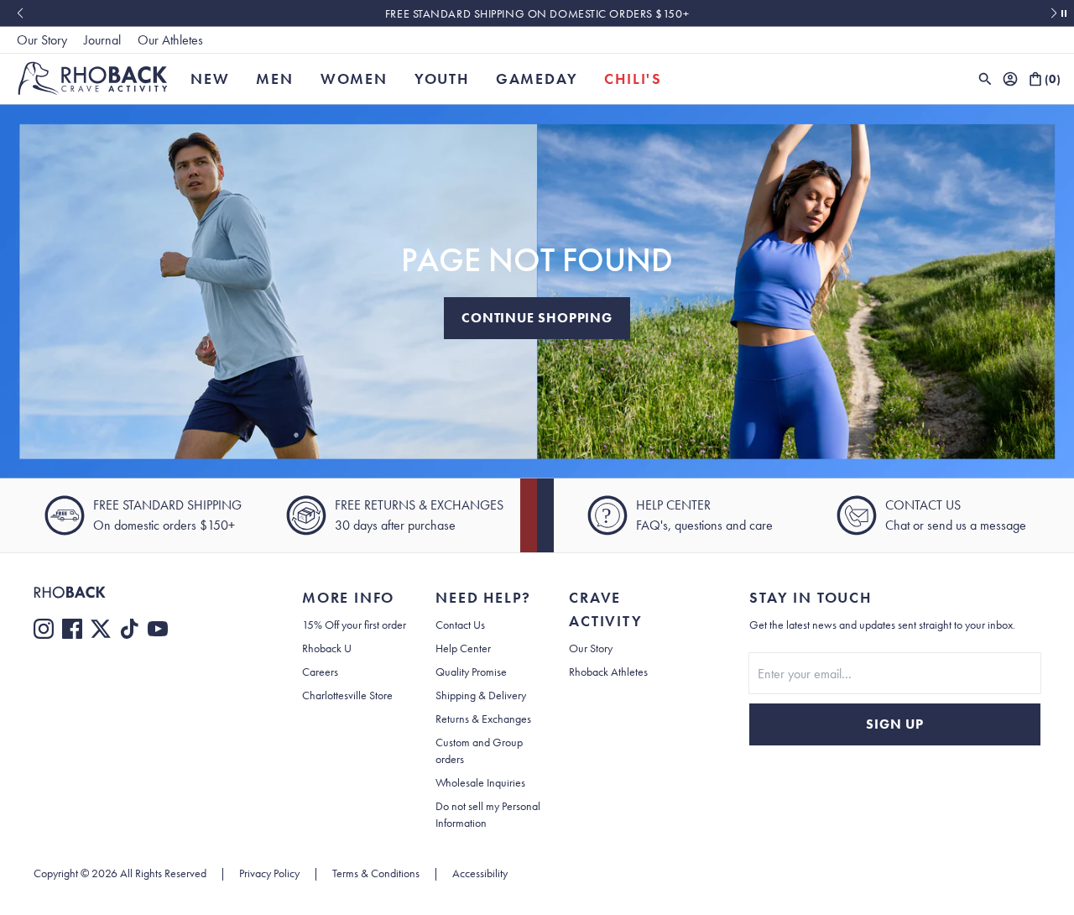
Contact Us (460, 624)
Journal (102, 40)
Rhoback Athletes (608, 671)
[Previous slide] (20, 13)
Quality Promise (471, 671)
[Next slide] (1054, 13)
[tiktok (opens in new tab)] (129, 629)
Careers (320, 671)
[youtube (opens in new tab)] (158, 629)
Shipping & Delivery (480, 695)
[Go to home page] (134, 592)
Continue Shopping (537, 318)
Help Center (463, 648)
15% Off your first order (354, 624)
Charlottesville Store (347, 695)
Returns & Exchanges (483, 718)
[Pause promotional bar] (1064, 13)
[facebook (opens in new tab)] (72, 629)
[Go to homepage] (93, 78)
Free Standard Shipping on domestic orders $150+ (537, 13)
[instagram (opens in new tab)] (44, 629)
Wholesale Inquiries (480, 782)
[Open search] (985, 79)
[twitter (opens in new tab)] (101, 629)
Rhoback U (327, 648)
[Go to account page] (1010, 79)
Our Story (42, 40)
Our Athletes (170, 40)
